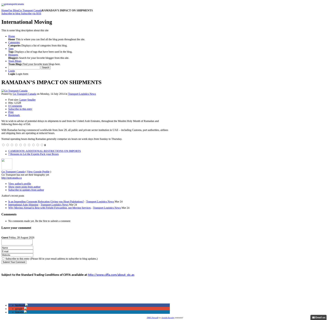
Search (45, 67)
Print (10, 112)
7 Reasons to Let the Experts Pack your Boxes (33, 154)
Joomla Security (168, 318)
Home (4, 10)
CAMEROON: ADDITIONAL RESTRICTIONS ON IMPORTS (44, 151)
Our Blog (13, 10)
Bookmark (14, 115)
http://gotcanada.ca (11, 177)
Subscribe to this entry (20, 109)
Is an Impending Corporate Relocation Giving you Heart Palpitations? (46, 201)
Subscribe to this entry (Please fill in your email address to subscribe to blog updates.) (52, 258)
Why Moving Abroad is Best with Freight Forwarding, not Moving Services (49, 207)
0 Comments (15, 105)
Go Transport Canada (30, 10)
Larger (23, 99)
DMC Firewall (152, 318)
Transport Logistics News (82, 93)
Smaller (31, 99)
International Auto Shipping (23, 204)
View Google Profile (38, 171)
